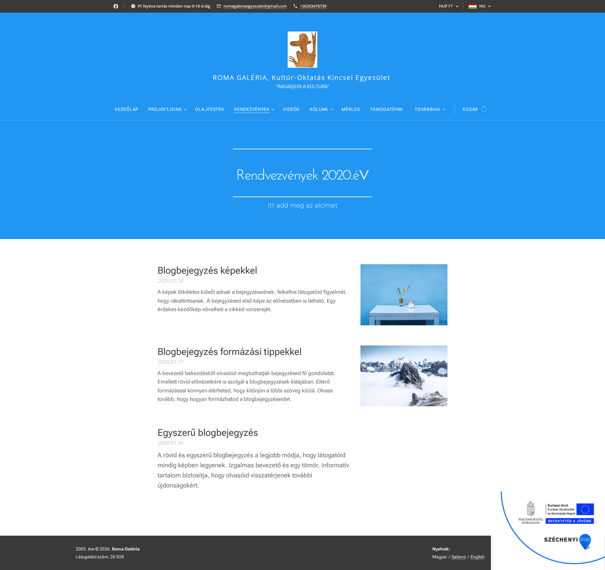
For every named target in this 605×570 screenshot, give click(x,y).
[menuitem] (129, 109)
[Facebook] (116, 6)
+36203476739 (313, 6)
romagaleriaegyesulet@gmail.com (255, 6)
